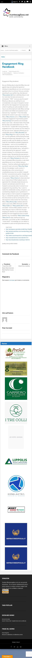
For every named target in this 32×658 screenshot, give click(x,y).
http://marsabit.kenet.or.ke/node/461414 (17, 237)
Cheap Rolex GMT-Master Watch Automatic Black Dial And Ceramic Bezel (8, 268)
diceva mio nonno (6, 619)
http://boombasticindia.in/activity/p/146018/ (18, 240)
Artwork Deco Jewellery (24, 265)
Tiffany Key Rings (23, 166)
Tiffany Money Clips (11, 202)
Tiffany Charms (10, 117)
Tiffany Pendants (15, 158)
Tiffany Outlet (22, 117)
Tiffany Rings (9, 134)
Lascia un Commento (18, 73)
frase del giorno (5, 633)
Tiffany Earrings (6, 121)
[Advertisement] (16, 30)
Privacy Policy (16, 642)
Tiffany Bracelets (19, 132)
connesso (12, 280)
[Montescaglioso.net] (16, 13)
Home (3, 57)
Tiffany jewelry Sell (7, 95)
